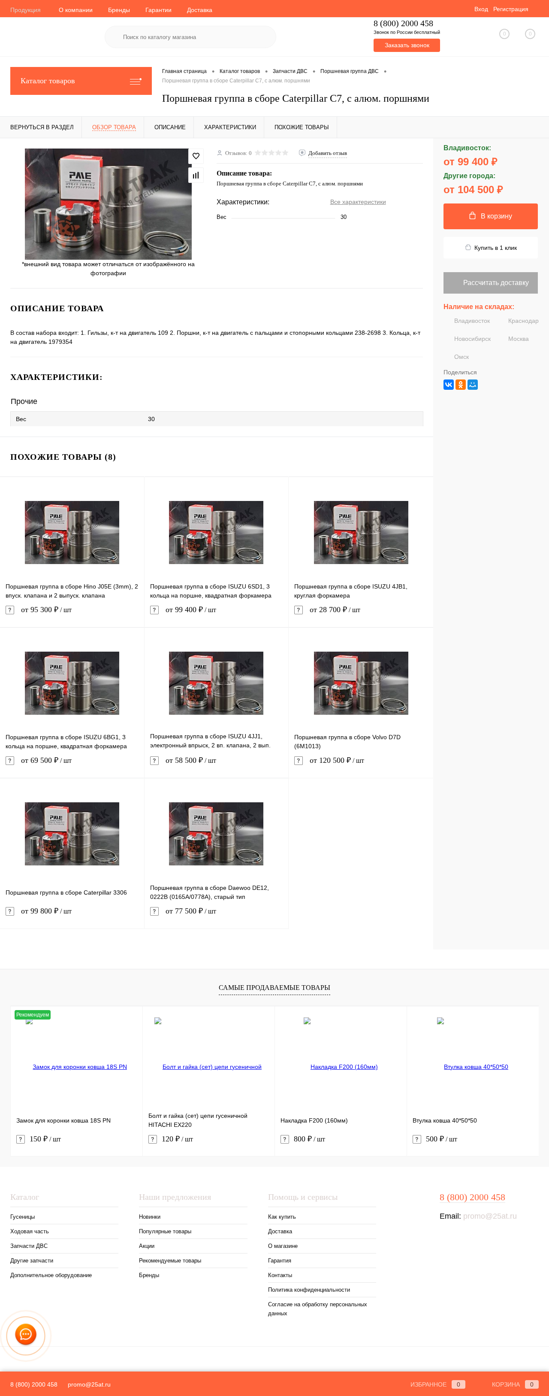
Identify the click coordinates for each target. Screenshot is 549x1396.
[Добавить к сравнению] (196, 175)
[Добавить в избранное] (196, 156)
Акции (146, 1246)
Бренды (119, 9)
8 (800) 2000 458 (403, 23)
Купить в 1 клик (495, 247)
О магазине (283, 1246)
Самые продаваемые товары (274, 987)
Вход (481, 9)
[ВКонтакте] (448, 384)
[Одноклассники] (460, 384)
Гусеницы (22, 1217)
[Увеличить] (108, 204)
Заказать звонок (407, 45)
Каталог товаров (48, 80)
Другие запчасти (31, 1260)
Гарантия (279, 1260)
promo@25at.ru (490, 1216)
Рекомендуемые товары (170, 1260)
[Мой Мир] (473, 384)
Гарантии (158, 9)
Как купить (282, 1217)
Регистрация (510, 9)
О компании (76, 9)
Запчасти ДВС (29, 1246)
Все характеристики (358, 201)
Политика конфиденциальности (309, 1290)
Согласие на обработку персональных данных (317, 1309)
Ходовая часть (29, 1231)
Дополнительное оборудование (51, 1275)
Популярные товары (165, 1231)
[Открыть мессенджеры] (26, 1336)
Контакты (280, 1275)
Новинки (149, 1217)
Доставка (199, 9)
